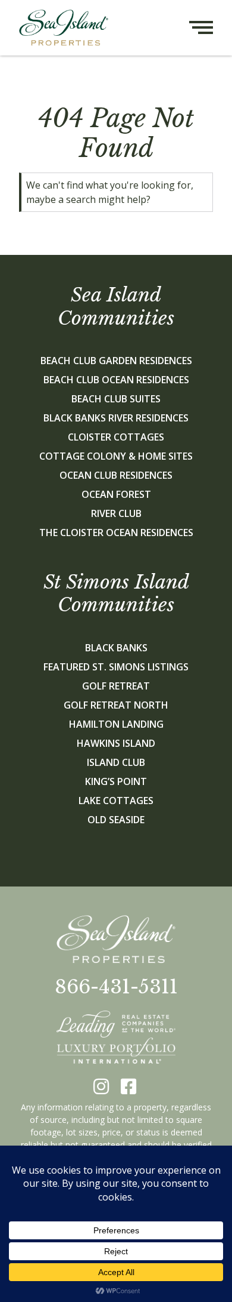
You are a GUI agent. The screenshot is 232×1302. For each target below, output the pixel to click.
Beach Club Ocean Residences (116, 379)
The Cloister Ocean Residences (116, 532)
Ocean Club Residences (116, 475)
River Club (116, 513)
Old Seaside (116, 819)
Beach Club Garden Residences (116, 360)
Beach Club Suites (116, 398)
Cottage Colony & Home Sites (116, 456)
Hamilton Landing (116, 724)
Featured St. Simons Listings (116, 666)
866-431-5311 (116, 987)
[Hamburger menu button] (210, 28)
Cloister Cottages (116, 437)
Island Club (116, 762)
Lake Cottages (116, 800)
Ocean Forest (116, 494)
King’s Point (116, 781)
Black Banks (116, 647)
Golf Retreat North (116, 705)
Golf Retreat (116, 685)
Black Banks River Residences (116, 417)
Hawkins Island (116, 743)
